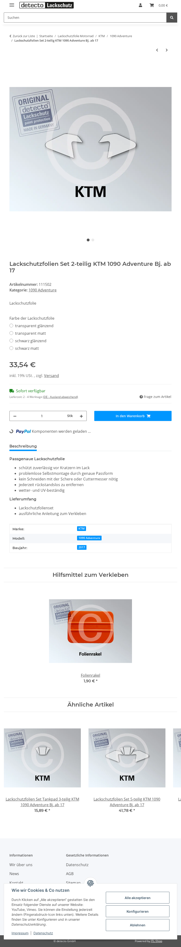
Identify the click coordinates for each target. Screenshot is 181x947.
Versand (51, 375)
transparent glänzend (34, 325)
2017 (81, 547)
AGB (70, 873)
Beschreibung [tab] (23, 446)
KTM (81, 528)
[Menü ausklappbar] (11, 3)
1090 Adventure (43, 290)
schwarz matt (27, 348)
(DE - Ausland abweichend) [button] (60, 397)
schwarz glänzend (30, 340)
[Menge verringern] (15, 416)
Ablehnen (137, 925)
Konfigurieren (138, 911)
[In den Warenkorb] (13, 65)
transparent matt (30, 333)
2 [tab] (92, 240)
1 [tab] (88, 240)
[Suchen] (171, 17)
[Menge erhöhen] (81, 416)
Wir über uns (21, 864)
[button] (140, 5)
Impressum (20, 933)
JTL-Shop (156, 941)
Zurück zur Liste (24, 36)
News (14, 873)
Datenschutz (43, 933)
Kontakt (16, 882)
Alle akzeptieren (138, 898)
